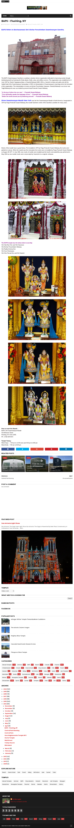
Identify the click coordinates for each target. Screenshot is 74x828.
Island (53, 671)
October (8, 711)
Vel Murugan (16, 799)
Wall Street (8, 740)
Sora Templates (12, 825)
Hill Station (35, 671)
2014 (5, 704)
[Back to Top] (71, 825)
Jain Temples (64, 671)
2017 (5, 696)
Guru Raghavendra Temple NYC (16, 735)
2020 (5, 689)
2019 (5, 691)
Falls (53, 668)
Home (5, 16)
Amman (19, 665)
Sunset (26, 680)
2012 (5, 759)
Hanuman (15, 671)
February (8, 751)
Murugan (46, 674)
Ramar (40, 677)
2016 (5, 699)
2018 (5, 694)
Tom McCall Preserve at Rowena (34, 467)
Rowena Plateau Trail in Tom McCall (12, 467)
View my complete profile (19, 802)
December (9, 706)
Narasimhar (58, 674)
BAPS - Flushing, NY (11, 728)
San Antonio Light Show (10, 523)
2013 (5, 756)
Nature (4, 677)
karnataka (5, 674)
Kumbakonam (26, 674)
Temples (36, 680)
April (6, 726)
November (9, 708)
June (7, 721)
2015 (5, 701)
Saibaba (49, 677)
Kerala (15, 674)
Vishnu (64, 680)
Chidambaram (6, 668)
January (8, 753)
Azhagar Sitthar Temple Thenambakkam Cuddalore (28, 619)
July (6, 718)
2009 (5, 764)
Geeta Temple (10, 738)
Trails (4, 458)
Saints (59, 677)
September (9, 713)
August (7, 716)
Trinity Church (10, 743)
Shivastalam (5, 680)
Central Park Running (12, 730)
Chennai (57, 665)
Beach (37, 665)
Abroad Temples (32, 24)
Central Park (9, 733)
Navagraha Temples (17, 677)
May (6, 723)
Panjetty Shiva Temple (18, 636)
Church (18, 668)
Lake (37, 674)
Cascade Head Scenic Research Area (23, 644)
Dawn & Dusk (29, 668)
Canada (47, 665)
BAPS (38, 24)
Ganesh (4, 671)
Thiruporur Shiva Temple (19, 652)
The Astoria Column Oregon (20, 627)
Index (45, 671)
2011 (4, 761)
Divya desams (42, 668)
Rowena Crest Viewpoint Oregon (58, 467)
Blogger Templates (24, 825)
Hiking (24, 671)
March (7, 748)
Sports (17, 680)
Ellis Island (8, 745)
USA (42, 24)
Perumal (31, 677)
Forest (62, 668)
